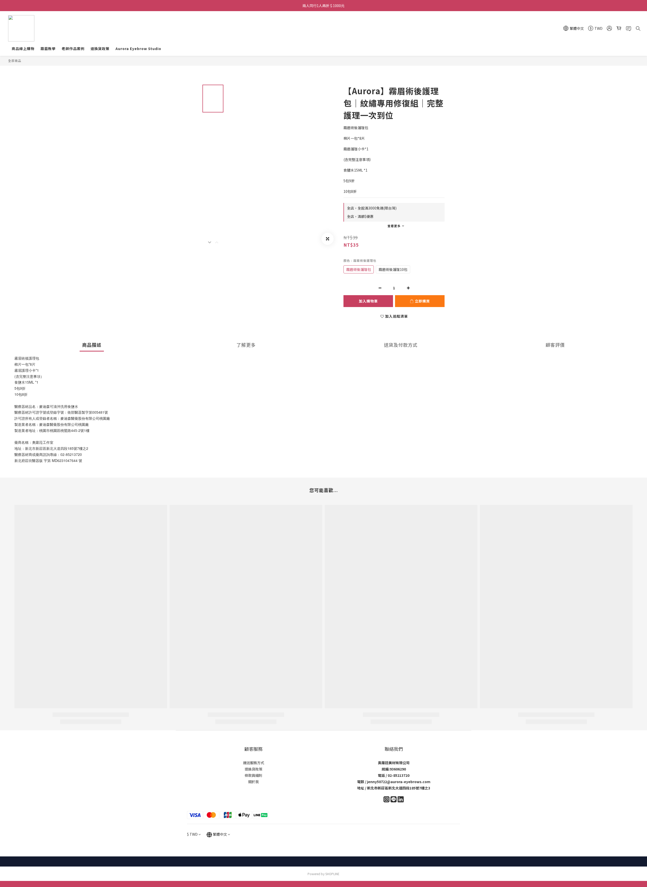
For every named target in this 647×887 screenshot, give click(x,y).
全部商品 (14, 60)
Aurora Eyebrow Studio (138, 48)
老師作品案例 (73, 48)
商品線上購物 (23, 48)
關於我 (253, 781)
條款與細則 (253, 775)
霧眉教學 (48, 48)
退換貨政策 (99, 48)
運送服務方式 (253, 762)
